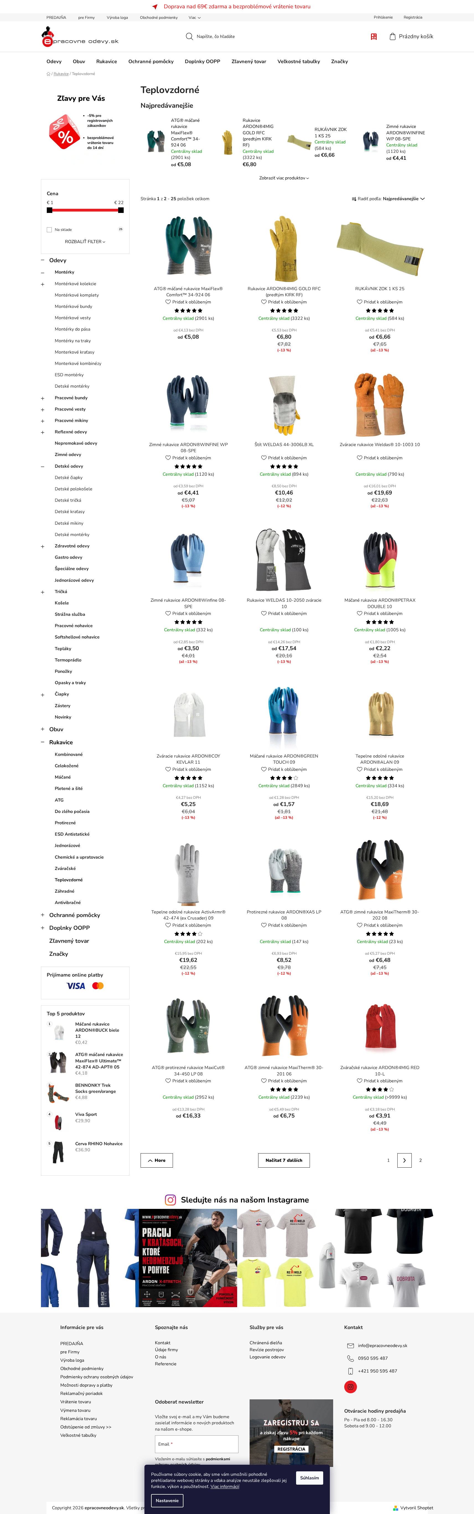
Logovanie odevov (268, 1357)
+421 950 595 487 (377, 1371)
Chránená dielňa (266, 1343)
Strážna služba (70, 614)
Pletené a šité (69, 789)
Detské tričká (68, 500)
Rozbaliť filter (83, 242)
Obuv (56, 729)
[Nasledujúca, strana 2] (404, 1160)
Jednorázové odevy (74, 580)
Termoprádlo (68, 660)
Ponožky (63, 671)
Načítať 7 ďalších (284, 1160)
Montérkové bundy (73, 306)
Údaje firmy (166, 1350)
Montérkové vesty (73, 318)
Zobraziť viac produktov (282, 178)
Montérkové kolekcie (75, 284)
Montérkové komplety (77, 295)
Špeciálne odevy (72, 569)
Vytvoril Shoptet (416, 1508)
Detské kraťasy (70, 512)
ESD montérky (69, 375)
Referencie (166, 1364)
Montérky (64, 272)
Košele (62, 603)
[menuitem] (54, 61)
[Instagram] (350, 1387)
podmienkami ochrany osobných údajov (192, 1461)
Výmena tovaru (75, 1410)
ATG (59, 800)
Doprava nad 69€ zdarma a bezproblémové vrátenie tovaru (237, 6)
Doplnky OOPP (69, 928)
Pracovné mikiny (71, 421)
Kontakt (162, 1343)
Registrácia (413, 17)
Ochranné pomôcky (74, 915)
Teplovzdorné (69, 880)
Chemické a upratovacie (79, 857)
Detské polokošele (73, 489)
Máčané (63, 777)
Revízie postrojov (267, 1350)
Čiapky (62, 694)
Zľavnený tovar (69, 941)
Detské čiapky (68, 478)
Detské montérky (72, 386)
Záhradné (64, 891)
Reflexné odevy (71, 432)
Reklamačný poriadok (81, 1394)
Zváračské (65, 869)
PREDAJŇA (56, 17)
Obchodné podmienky (159, 17)
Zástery (62, 706)
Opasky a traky (70, 683)
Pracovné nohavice (74, 626)
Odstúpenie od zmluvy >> (86, 1427)
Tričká (61, 592)
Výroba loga (117, 17)
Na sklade (88, 229)
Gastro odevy (68, 557)
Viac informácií (225, 1487)
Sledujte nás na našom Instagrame (245, 1199)
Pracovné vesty (70, 409)
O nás (160, 1357)
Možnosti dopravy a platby (86, 1385)
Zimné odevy (68, 455)
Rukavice (61, 742)
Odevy (57, 260)
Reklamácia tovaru (78, 1419)
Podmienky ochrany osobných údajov (96, 1377)
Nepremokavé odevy (76, 443)
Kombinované (69, 754)
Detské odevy (69, 466)
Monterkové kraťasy (74, 352)
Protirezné (65, 823)
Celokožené (67, 766)
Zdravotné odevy (72, 546)
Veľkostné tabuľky (78, 1435)
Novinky (63, 717)
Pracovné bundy (71, 398)
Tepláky (63, 649)
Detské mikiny (69, 523)
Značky (58, 954)
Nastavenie (167, 1501)
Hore (160, 1160)
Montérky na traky (73, 341)
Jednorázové (67, 846)
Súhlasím (309, 1478)
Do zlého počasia (72, 812)
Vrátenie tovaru (75, 1402)
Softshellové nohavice (77, 637)
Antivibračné (68, 903)
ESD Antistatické (72, 834)
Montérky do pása (72, 329)
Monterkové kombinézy (78, 364)
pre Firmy (86, 17)
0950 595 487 (373, 1358)
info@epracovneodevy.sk (382, 1345)
